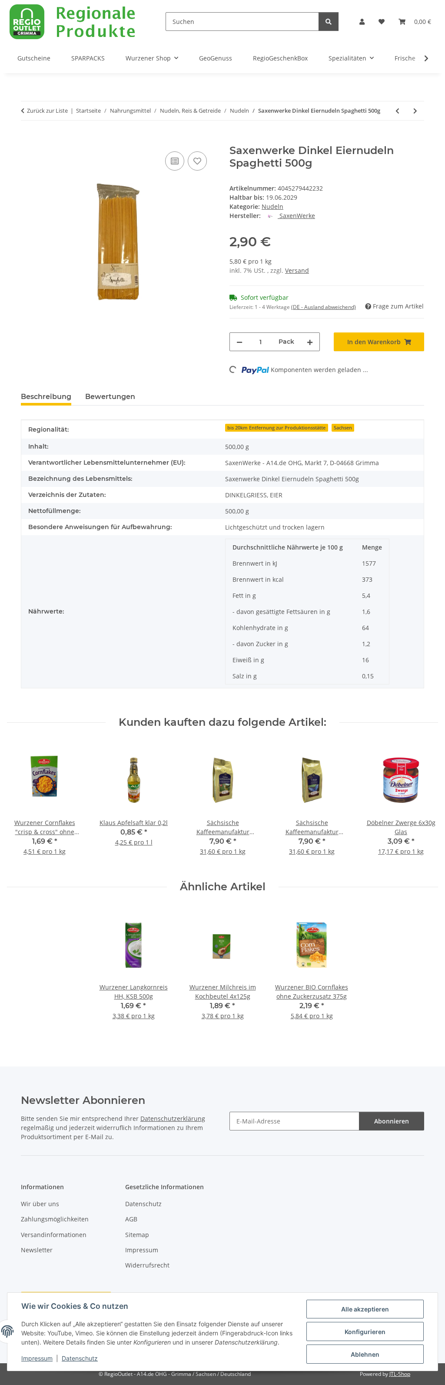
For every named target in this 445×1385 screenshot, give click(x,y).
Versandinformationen (53, 1235)
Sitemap (137, 1235)
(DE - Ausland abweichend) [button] (323, 307)
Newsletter (37, 1250)
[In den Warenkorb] (28, 139)
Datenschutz (80, 1358)
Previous (21, 805)
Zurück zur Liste (47, 110)
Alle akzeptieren (365, 1309)
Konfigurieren (365, 1331)
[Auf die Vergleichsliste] (174, 161)
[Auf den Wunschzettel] (197, 161)
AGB (131, 1219)
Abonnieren (391, 1121)
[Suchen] (329, 21)
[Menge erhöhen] (309, 342)
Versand (297, 270)
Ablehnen (365, 1354)
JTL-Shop (399, 1374)
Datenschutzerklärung (172, 1118)
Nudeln (272, 206)
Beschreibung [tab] (46, 396)
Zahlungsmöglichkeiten (55, 1219)
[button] (362, 22)
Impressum (37, 1358)
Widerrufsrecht (147, 1265)
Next (424, 805)
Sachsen (343, 428)
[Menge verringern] (239, 342)
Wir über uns (40, 1204)
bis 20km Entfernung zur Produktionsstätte (276, 428)
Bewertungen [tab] (110, 396)
